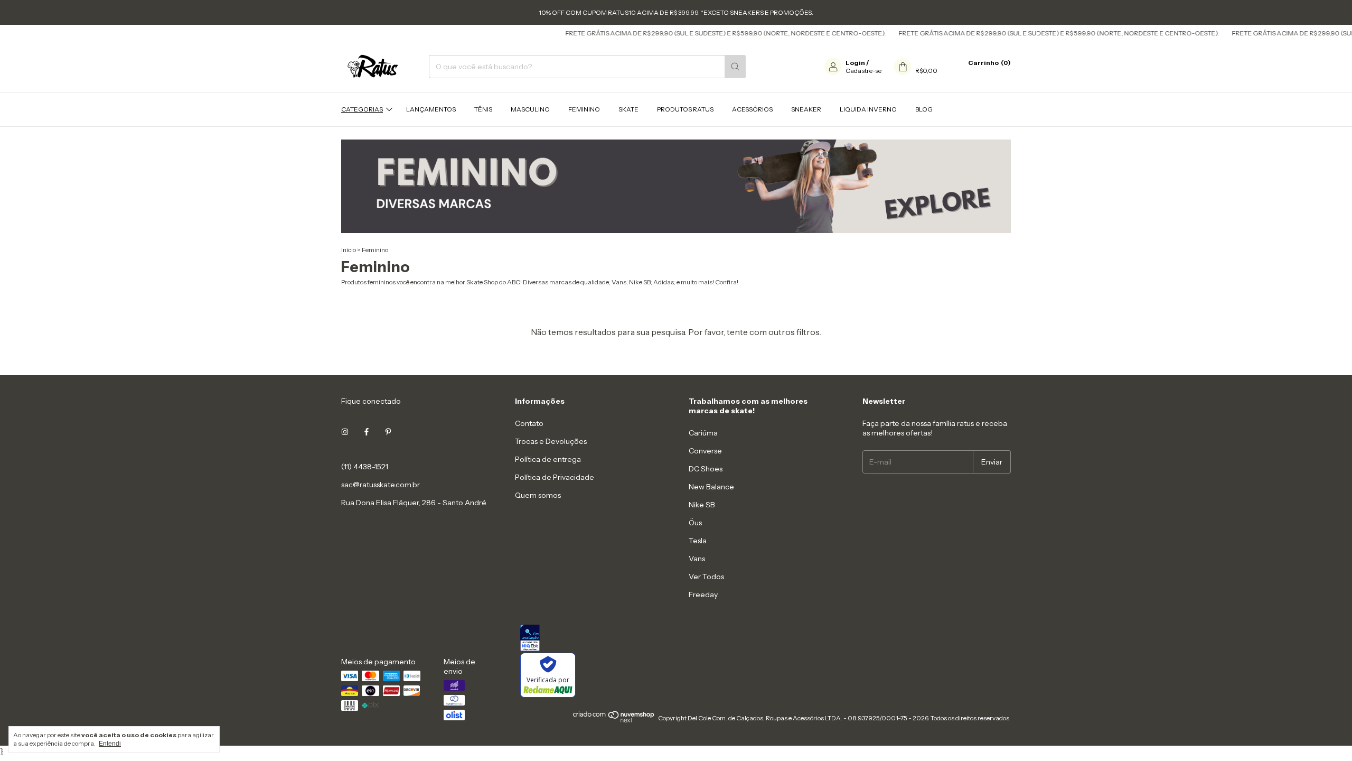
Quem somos (538, 495)
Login (855, 63)
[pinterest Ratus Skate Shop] (388, 432)
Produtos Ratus (685, 109)
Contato (529, 423)
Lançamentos (431, 109)
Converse (705, 451)
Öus (695, 522)
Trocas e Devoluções (551, 441)
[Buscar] (735, 66)
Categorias (362, 109)
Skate (628, 109)
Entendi (110, 743)
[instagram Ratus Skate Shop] (345, 432)
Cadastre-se (863, 71)
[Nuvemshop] (614, 721)
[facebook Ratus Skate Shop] (366, 432)
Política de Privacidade (554, 477)
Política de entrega (548, 459)
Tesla (698, 540)
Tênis (483, 109)
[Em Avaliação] (765, 639)
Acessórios (752, 109)
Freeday (703, 594)
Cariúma (703, 433)
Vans (697, 558)
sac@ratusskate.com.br (380, 484)
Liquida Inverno (868, 109)
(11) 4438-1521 (364, 466)
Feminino (584, 109)
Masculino (530, 109)
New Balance (711, 486)
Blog (924, 109)
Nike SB (702, 504)
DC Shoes (705, 469)
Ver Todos (706, 576)
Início (348, 250)
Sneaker (806, 109)
